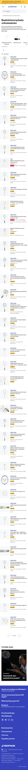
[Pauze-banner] (23, 2)
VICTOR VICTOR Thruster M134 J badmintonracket (18, 478)
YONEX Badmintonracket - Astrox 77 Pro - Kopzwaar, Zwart (18, 364)
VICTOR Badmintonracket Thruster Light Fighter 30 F (17, 377)
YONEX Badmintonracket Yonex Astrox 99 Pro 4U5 (18, 175)
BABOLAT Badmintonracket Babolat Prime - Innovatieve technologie (17, 449)
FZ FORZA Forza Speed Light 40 (18, 605)
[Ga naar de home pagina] (12, 6)
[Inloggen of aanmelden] (21, 6)
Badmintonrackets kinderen (6, 43)
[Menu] (3, 6)
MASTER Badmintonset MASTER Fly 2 (18, 292)
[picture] (4, 61)
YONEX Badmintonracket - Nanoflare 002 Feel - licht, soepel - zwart (18, 245)
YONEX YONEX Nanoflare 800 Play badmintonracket (17, 435)
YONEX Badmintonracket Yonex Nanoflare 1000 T (18, 133)
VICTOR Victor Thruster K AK (17, 491)
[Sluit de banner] (25, 2)
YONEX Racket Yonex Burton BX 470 (18, 549)
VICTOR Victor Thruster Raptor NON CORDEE (18, 320)
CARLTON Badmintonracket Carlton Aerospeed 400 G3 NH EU (18, 278)
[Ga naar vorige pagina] (8, 635)
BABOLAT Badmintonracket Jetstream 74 (17, 161)
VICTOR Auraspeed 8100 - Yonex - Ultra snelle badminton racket (18, 104)
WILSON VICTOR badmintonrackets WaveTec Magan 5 (17, 592)
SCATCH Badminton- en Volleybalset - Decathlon (16, 408)
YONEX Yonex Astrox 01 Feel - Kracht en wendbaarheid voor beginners (17, 620)
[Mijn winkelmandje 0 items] (25, 6)
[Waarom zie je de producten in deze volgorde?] (2, 54)
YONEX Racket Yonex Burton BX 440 (18, 505)
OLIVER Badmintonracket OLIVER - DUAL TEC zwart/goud (18, 261)
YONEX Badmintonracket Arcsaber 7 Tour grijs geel (16, 202)
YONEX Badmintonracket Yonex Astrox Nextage (18, 335)
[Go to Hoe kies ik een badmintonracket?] (24, 678)
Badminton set (17, 42)
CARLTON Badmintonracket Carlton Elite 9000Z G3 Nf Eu (17, 148)
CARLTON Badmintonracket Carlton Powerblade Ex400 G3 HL (18, 577)
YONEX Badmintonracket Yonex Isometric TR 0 (18, 217)
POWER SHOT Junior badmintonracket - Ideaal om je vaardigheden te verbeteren (18, 306)
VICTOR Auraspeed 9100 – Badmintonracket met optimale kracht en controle (18, 564)
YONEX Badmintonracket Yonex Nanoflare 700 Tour (18, 392)
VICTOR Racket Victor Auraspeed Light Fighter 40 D (17, 74)
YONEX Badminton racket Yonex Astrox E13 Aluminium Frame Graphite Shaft (18, 90)
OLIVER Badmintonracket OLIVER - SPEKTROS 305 (18, 59)
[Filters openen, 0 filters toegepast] (3, 50)
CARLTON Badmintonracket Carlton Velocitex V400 (17, 421)
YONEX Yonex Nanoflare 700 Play (18, 189)
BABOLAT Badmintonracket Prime (17, 229)
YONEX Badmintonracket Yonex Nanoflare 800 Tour (18, 117)
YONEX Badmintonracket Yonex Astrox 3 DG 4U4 (18, 519)
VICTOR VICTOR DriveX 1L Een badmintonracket (17, 350)
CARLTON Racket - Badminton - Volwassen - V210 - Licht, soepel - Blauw (18, 534)
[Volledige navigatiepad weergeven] (2, 15)
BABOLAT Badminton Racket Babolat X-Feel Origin (17, 465)
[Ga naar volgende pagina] (19, 635)
